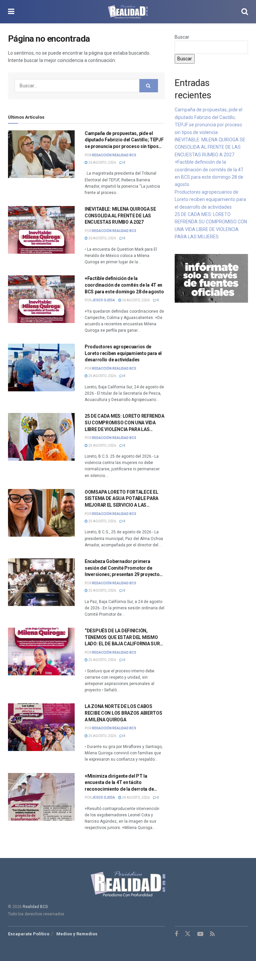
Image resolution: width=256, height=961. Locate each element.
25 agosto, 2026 (102, 376)
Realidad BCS (35, 906)
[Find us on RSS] (212, 934)
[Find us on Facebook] (176, 934)
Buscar (182, 37)
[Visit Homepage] (128, 11)
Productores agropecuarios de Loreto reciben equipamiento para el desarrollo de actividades (123, 353)
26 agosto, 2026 (102, 162)
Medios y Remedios (76, 933)
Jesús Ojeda (103, 300)
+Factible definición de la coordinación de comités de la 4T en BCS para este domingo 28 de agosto (124, 285)
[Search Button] (244, 11)
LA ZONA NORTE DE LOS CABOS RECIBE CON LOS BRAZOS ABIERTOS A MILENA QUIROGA (123, 713)
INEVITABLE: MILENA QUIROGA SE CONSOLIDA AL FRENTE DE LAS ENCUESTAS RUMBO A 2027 (120, 215)
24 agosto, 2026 (135, 797)
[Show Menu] (11, 11)
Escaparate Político (28, 933)
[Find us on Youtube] (200, 934)
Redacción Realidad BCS (114, 155)
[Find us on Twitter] (188, 934)
